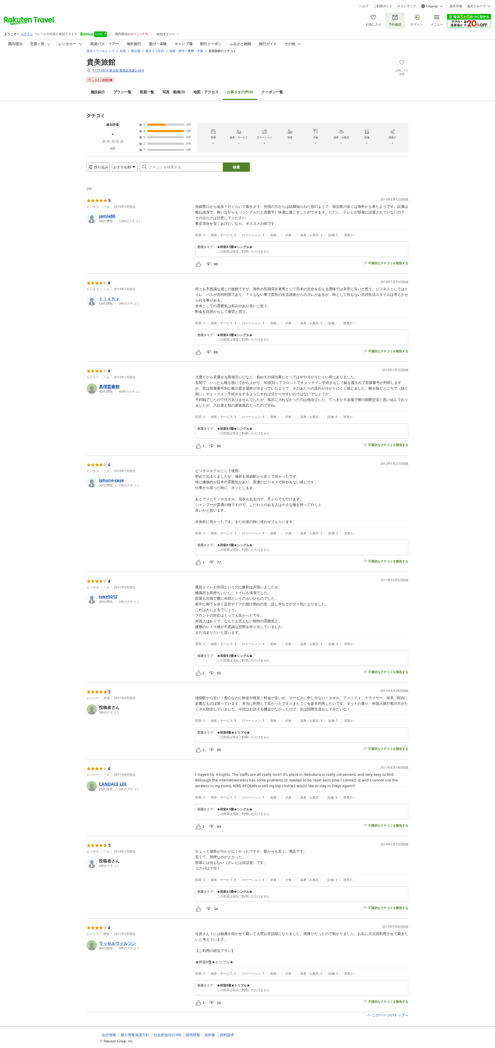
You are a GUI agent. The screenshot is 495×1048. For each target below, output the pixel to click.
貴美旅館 (101, 62)
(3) (173, 91)
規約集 (209, 1035)
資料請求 (227, 1035)
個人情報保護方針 (134, 1035)
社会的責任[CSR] (167, 1035)
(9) (240, 91)
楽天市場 (456, 6)
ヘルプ (363, 6)
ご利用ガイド (383, 6)
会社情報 (109, 1035)
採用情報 (193, 1035)
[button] (139, 218)
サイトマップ (406, 6)
